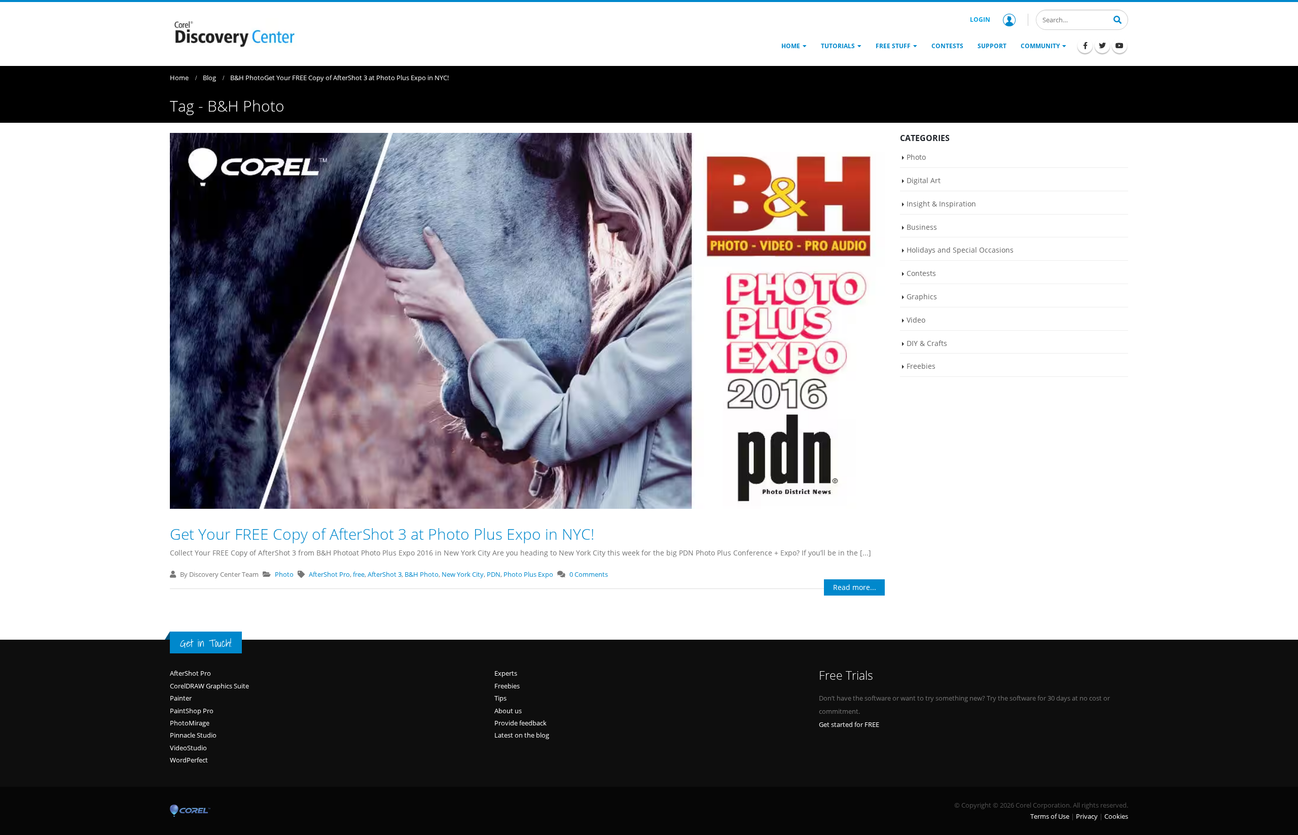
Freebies (921, 366)
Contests (921, 273)
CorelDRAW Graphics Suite (209, 685)
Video (916, 320)
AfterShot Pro (329, 574)
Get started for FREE (849, 724)
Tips (500, 698)
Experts (505, 673)
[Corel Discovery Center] (233, 33)
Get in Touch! (206, 643)
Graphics (922, 296)
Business (922, 227)
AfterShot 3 (385, 574)
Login (980, 19)
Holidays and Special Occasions (960, 250)
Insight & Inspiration (941, 203)
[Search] (1117, 18)
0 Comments (588, 574)
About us (508, 710)
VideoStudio (188, 747)
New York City (463, 574)
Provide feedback (520, 722)
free (359, 574)
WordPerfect (189, 759)
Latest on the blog (521, 735)
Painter (181, 698)
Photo (284, 574)
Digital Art (924, 180)
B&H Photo (422, 574)
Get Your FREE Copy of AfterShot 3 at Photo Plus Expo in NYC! (382, 534)
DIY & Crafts (927, 343)
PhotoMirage (189, 722)
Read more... (854, 587)
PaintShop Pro (191, 710)
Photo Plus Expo (528, 574)
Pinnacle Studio (193, 735)
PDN (493, 574)
